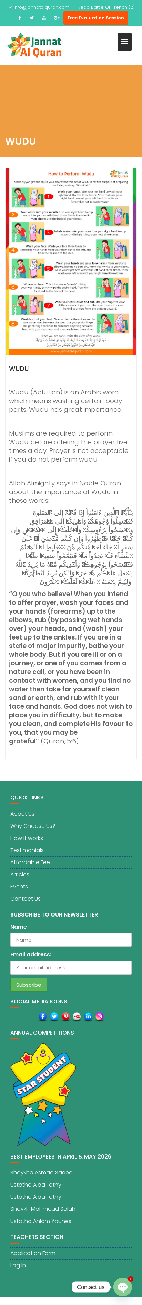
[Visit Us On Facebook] (42, 1017)
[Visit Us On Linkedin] (88, 1017)
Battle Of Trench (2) (113, 7)
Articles (19, 874)
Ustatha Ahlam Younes (40, 1221)
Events (19, 887)
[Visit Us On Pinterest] (65, 1017)
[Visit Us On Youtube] (76, 1017)
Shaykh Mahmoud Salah (42, 1209)
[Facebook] (19, 18)
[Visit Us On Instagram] (99, 1017)
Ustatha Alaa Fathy (35, 1185)
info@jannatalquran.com (41, 7)
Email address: (30, 954)
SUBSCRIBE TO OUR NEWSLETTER (54, 915)
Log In (18, 1265)
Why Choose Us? (32, 826)
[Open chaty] (122, 1287)
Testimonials (27, 850)
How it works (26, 838)
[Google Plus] (56, 18)
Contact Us (25, 899)
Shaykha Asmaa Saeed (41, 1173)
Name (18, 927)
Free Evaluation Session (96, 18)
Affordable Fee (30, 862)
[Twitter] (31, 18)
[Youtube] (44, 18)
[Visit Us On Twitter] (54, 1017)
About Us (22, 814)
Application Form (32, 1253)
